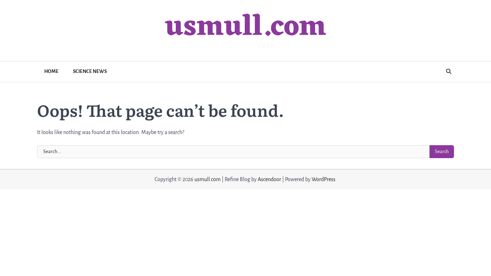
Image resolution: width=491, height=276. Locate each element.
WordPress (323, 179)
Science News (90, 71)
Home (51, 71)
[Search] (448, 71)
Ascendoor (269, 179)
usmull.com (245, 27)
